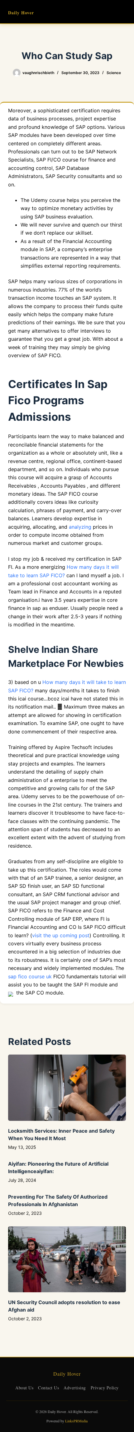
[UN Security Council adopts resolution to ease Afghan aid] (67, 1259)
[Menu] (123, 12)
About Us (24, 1388)
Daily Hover (21, 12)
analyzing (80, 527)
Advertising (75, 1388)
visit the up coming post (60, 935)
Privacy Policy (105, 1388)
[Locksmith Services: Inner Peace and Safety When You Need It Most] (67, 1088)
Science (114, 72)
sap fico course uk (30, 976)
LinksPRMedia (76, 1420)
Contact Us (48, 1388)
